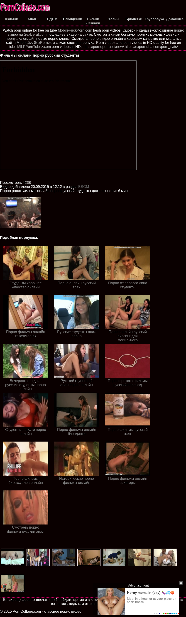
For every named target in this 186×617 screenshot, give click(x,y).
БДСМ (83, 187)
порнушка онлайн (20, 38)
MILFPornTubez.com (34, 47)
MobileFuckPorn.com (75, 30)
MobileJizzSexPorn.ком (36, 43)
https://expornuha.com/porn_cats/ (151, 47)
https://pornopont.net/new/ (103, 47)
